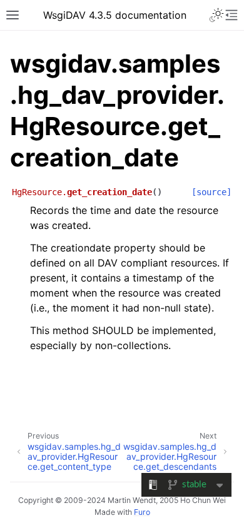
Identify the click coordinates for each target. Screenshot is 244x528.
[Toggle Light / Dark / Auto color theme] (216, 15)
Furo (142, 512)
